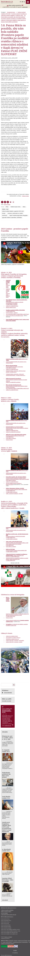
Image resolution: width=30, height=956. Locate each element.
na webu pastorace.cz (20, 375)
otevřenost (4, 215)
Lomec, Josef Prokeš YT (7, 942)
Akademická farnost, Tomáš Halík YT (20, 942)
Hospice (15, 940)
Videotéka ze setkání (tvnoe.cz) (12, 639)
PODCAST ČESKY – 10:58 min (12, 312)
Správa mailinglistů (8, 692)
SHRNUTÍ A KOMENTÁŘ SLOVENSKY (13, 382)
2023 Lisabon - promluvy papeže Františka (14, 230)
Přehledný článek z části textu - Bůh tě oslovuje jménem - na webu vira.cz (15, 371)
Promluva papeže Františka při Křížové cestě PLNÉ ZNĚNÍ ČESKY (16, 436)
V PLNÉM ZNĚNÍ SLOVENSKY (11, 492)
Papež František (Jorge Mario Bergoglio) (18, 215)
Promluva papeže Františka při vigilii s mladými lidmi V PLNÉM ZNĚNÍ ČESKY (16, 489)
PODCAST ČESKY (9, 439)
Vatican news (25, 196)
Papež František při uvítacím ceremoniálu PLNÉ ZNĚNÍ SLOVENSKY (14, 367)
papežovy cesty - (17, 359)
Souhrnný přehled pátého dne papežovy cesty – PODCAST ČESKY (16, 530)
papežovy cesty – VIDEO (16, 421)
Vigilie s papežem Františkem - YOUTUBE (14, 493)
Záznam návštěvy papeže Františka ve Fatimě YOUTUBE (13, 484)
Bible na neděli (6, 699)
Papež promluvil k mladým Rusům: (17, 621)
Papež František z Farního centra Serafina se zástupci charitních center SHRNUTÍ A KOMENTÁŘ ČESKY (17, 428)
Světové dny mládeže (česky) (12, 636)
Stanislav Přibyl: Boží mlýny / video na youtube (7, 879)
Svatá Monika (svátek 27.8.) (6, 797)
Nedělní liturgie (8, 725)
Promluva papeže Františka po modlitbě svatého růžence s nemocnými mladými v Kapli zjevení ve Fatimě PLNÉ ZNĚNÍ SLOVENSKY (17, 478)
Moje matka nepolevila (15, 5)
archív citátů (25, 7)
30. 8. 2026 (4, 701)
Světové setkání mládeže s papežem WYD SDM (13, 211)
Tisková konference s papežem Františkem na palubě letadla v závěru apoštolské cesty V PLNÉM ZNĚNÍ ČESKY (17, 559)
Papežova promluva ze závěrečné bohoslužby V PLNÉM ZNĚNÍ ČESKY (17, 535)
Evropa (3, 213)
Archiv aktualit (5, 900)
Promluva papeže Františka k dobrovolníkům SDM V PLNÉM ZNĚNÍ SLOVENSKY (16, 550)
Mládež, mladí (5, 209)
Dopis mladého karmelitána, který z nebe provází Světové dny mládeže (17, 320)
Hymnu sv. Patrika (8, 937)
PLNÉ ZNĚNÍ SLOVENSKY (11, 438)
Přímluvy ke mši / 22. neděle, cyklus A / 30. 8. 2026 (7, 737)
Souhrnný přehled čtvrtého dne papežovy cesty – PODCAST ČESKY (16, 473)
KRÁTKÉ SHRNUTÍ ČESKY (11, 307)
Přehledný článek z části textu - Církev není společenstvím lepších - (15, 374)
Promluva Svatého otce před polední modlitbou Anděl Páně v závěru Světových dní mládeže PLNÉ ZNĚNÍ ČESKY (17, 543)
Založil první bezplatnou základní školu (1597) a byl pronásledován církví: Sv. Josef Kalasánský (6, 827)
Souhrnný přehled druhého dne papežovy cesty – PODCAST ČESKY (16, 362)
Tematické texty (11, 12)
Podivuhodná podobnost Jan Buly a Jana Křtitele (6, 775)
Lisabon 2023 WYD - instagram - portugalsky (15, 640)
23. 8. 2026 (9, 701)
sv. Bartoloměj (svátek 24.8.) (6, 850)
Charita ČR (11, 940)
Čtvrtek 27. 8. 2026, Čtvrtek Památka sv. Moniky (6, 711)
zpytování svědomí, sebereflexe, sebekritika (12, 217)
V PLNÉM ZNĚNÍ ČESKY (15, 310)
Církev (7, 206)
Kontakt (15, 950)
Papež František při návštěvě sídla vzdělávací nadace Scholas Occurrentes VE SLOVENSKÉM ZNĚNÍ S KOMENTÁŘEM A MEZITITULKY (17, 386)
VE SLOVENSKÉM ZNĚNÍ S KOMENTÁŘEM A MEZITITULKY (17, 314)
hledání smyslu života (15, 206)
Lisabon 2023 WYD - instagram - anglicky (14, 642)
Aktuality (5, 732)
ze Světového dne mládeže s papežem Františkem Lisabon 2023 (17, 625)
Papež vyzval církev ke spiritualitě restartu (14, 315)
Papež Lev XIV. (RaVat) (22, 940)
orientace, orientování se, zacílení (15, 213)
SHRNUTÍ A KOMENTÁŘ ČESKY (12, 306)
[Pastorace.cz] (7, 2)
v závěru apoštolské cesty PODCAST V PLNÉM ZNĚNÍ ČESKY (16, 555)
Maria (24, 206)
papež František (7, 204)
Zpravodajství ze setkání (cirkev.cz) (13, 637)
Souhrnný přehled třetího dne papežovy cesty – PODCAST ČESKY (16, 423)
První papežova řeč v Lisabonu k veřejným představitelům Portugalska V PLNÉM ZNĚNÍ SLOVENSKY (16, 302)
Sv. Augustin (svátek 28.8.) (6, 750)
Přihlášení (5, 690)
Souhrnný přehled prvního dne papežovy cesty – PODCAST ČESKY (8, 293)
